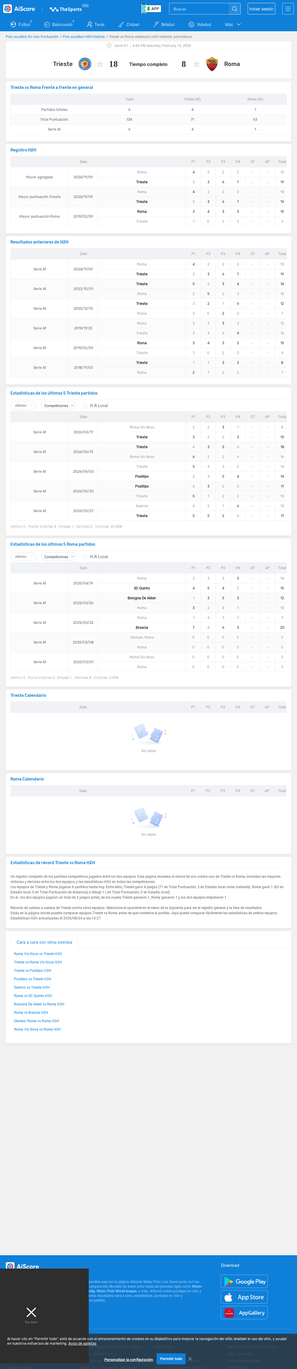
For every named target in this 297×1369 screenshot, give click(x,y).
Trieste (63, 64)
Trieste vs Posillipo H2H (32, 970)
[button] (233, 24)
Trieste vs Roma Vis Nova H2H (38, 962)
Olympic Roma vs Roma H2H (36, 1020)
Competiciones (56, 405)
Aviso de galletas (82, 1343)
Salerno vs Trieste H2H (32, 987)
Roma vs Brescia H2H (31, 1012)
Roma (232, 64)
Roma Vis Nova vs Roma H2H (37, 1029)
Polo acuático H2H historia (84, 36)
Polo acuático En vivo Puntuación (32, 36)
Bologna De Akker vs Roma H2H (39, 1004)
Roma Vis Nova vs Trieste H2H (38, 953)
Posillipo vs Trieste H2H (32, 979)
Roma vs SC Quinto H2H (33, 995)
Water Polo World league (117, 1290)
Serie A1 (121, 45)
